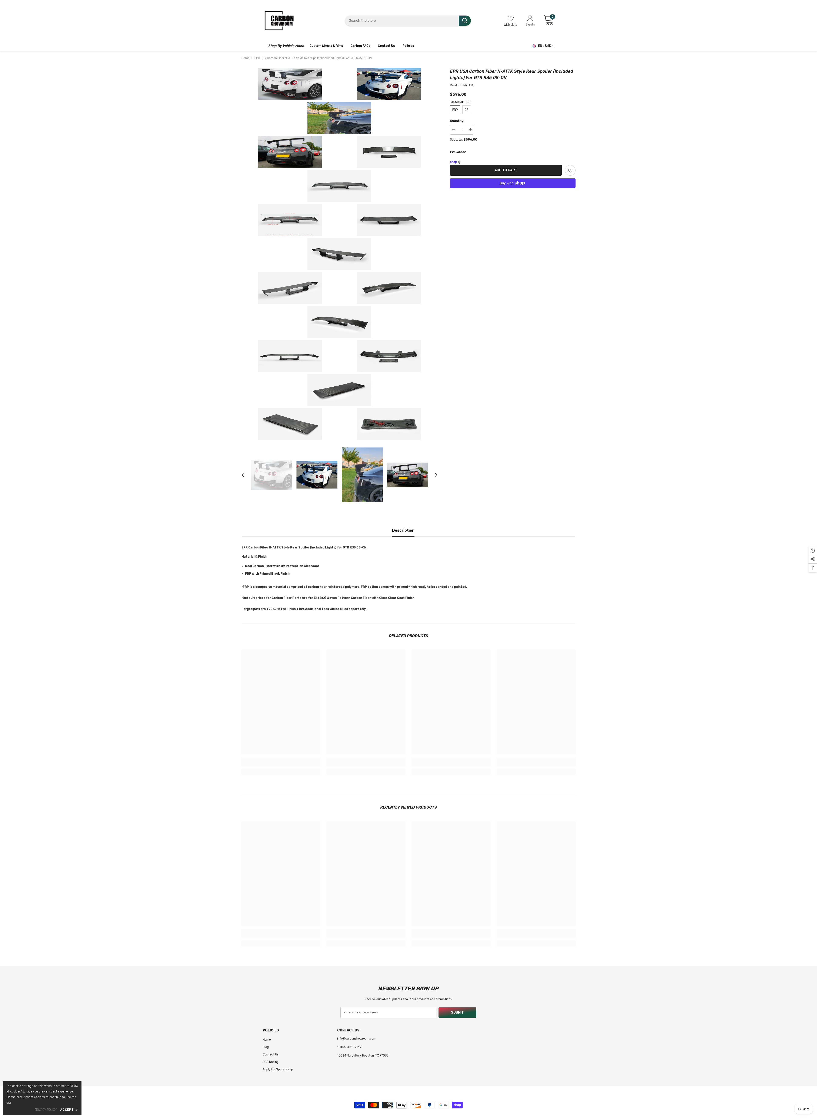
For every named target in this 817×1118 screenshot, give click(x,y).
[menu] (264, 46)
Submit (457, 1012)
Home (245, 58)
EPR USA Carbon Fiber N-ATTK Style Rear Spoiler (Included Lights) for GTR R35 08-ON (511, 74)
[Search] (408, 21)
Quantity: (457, 121)
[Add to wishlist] (570, 170)
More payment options (513, 190)
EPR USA (468, 85)
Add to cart (505, 170)
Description (403, 530)
